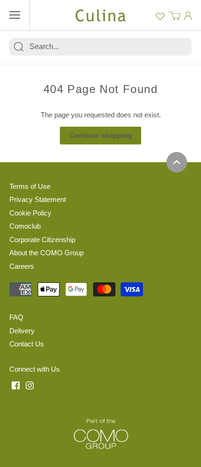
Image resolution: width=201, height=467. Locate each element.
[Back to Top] (176, 162)
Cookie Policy (30, 213)
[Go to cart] (174, 15)
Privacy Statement (37, 199)
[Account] (188, 16)
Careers (21, 266)
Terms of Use (29, 186)
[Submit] (18, 47)
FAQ (16, 317)
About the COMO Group (46, 253)
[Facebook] (16, 384)
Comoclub (25, 226)
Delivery (22, 331)
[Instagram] (30, 384)
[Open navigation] (14, 15)
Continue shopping (100, 135)
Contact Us (26, 344)
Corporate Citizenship (42, 240)
